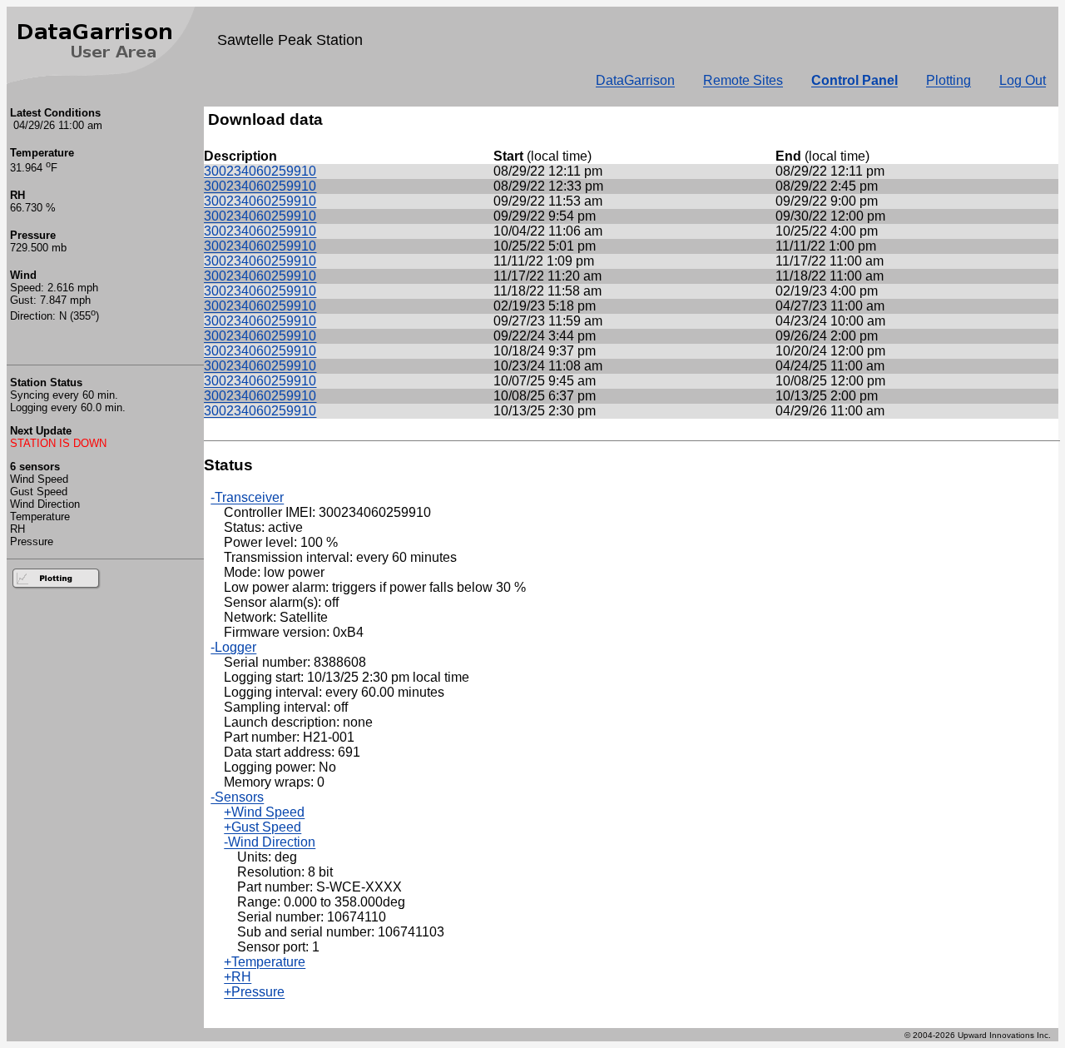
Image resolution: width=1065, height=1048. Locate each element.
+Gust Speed (262, 827)
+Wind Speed (264, 812)
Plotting (948, 80)
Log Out (1022, 80)
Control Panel (854, 80)
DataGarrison (635, 80)
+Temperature (264, 962)
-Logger (233, 647)
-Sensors (237, 797)
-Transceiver (247, 497)
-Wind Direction (269, 842)
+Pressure (254, 992)
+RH (237, 977)
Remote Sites (743, 80)
